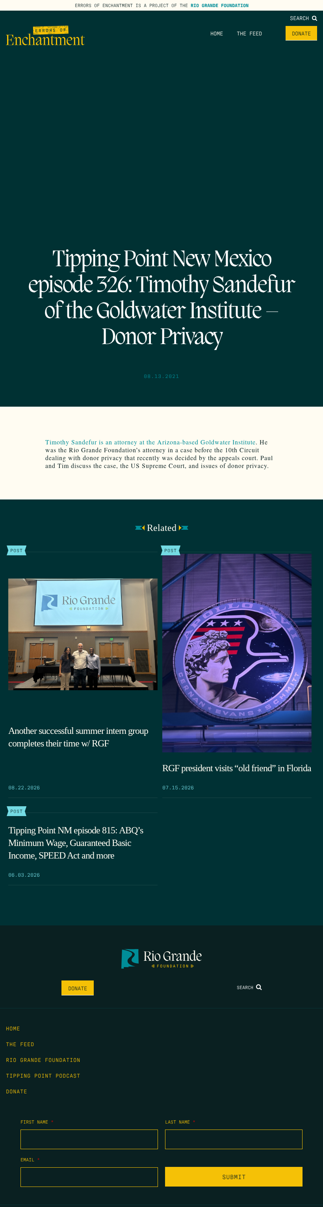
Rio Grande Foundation (220, 5)
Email (30, 1159)
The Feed (249, 33)
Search (301, 17)
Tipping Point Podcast (43, 1075)
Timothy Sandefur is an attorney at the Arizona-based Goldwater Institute (150, 442)
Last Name (180, 1122)
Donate (301, 33)
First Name (37, 1122)
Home (216, 33)
